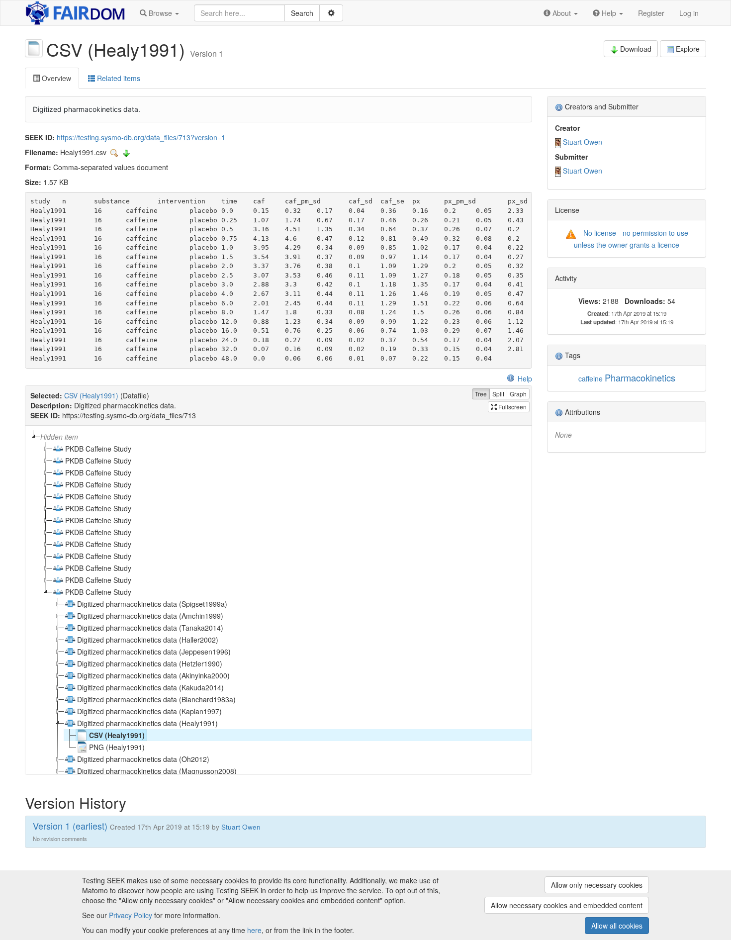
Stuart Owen (582, 142)
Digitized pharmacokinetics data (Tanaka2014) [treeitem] (150, 628)
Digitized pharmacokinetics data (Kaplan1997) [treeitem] (149, 711)
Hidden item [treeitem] (59, 437)
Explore (688, 49)
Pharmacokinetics (640, 377)
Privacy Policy (130, 915)
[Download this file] (126, 152)
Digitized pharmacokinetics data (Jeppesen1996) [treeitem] (154, 652)
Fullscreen (512, 406)
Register (651, 13)
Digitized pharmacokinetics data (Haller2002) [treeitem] (147, 640)
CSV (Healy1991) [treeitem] (117, 735)
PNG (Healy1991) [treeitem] (117, 747)
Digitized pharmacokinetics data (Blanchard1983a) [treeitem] (156, 699)
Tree (481, 393)
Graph (518, 393)
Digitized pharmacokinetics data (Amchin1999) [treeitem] (150, 616)
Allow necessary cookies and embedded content (566, 905)
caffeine (590, 378)
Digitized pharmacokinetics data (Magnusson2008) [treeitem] (157, 771)
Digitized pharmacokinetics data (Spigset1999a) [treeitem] (152, 604)
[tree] (278, 600)
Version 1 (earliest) (70, 825)
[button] (159, 12)
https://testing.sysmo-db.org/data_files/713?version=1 (141, 137)
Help (525, 378)
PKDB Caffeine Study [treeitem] (98, 449)
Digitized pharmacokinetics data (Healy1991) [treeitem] (147, 723)
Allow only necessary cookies (596, 885)
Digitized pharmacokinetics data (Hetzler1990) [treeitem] (149, 663)
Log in (689, 13)
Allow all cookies (616, 926)
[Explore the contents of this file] (115, 152)
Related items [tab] (117, 78)
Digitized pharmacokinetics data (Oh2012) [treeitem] (143, 759)
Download (635, 49)
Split (498, 393)
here (254, 930)
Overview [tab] (55, 78)
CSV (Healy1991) (91, 395)
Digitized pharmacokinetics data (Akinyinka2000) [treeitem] (153, 675)
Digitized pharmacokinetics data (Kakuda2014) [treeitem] (150, 687)
